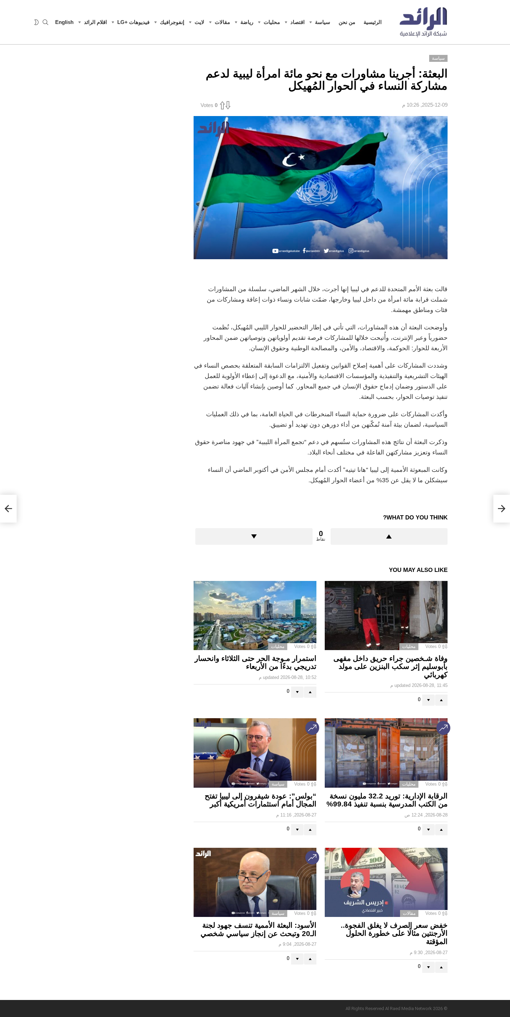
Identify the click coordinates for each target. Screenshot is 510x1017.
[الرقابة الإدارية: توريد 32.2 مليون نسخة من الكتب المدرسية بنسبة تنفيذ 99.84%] (386, 752)
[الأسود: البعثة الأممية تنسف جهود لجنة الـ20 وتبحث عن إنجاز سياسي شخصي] (255, 882)
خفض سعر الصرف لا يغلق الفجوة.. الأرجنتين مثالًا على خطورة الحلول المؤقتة (394, 933)
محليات (272, 22)
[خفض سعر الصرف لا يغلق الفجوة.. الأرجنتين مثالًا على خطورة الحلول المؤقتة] (386, 882)
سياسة (322, 22)
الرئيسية (373, 22)
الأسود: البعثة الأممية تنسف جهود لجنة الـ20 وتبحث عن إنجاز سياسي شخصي (258, 929)
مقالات (222, 22)
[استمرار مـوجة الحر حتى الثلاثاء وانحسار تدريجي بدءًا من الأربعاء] (255, 615)
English (64, 22)
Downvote (254, 536)
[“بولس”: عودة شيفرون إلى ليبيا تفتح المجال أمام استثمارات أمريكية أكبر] (255, 752)
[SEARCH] (45, 22)
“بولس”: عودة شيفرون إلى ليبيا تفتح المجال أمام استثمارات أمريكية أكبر (260, 800)
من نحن (347, 22)
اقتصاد (297, 22)
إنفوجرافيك (172, 22)
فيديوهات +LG (133, 22)
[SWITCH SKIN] (36, 22)
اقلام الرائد (95, 22)
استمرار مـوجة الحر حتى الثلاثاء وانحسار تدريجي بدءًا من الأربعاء (255, 662)
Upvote (389, 536)
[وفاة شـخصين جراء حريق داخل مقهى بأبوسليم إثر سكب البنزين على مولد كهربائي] (386, 615)
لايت (199, 22)
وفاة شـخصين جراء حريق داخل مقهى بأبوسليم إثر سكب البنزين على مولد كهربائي (390, 666)
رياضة (246, 22)
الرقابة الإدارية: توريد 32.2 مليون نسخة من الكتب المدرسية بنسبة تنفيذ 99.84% (387, 800)
